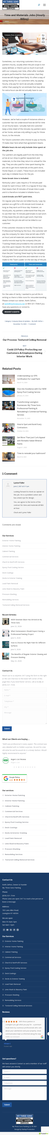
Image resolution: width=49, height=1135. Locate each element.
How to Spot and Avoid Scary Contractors (29, 426)
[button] (14, 767)
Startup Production (28, 1129)
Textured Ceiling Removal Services (16, 605)
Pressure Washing (9, 594)
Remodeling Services (10, 599)
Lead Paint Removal (10, 583)
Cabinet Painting (8, 551)
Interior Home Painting (11, 546)
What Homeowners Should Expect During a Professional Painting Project (28, 632)
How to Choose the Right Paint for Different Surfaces (28, 644)
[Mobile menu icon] (44, 5)
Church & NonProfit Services (13, 562)
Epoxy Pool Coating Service (13, 567)
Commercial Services (10, 556)
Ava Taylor (10, 1043)
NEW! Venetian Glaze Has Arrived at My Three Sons (26, 621)
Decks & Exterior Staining (12, 578)
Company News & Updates (13, 35)
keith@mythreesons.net (14, 304)
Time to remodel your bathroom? (31, 453)
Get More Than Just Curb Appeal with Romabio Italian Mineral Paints (31, 440)
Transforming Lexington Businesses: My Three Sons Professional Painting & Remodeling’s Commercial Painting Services (32, 408)
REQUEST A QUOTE (12, 312)
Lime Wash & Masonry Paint (13, 589)
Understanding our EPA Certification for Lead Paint (28, 377)
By (37, 321)
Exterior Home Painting (11, 540)
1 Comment (32, 324)
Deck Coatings (7, 573)
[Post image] (8, 379)
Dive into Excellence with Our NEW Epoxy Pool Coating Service (31, 390)
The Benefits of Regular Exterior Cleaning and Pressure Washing (29, 655)
